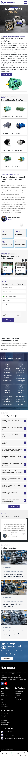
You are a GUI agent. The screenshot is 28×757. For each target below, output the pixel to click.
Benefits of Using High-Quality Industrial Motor (12, 605)
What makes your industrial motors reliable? (12, 435)
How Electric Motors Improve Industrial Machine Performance (13, 575)
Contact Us (3, 704)
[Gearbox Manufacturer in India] (20, 125)
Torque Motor (18, 702)
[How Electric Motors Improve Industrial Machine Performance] (14, 557)
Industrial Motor (19, 700)
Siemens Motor (4, 724)
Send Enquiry (7, 320)
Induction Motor (19, 691)
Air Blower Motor (5, 718)
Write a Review (4, 706)
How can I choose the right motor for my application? (12, 486)
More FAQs (13, 506)
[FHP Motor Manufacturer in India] (7, 125)
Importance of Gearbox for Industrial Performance (11, 635)
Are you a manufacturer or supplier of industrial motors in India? (12, 450)
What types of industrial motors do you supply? (12, 464)
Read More (6, 75)
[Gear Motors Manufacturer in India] (20, 108)
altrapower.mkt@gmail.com (11, 735)
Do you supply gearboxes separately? (9, 493)
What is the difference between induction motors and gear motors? (12, 471)
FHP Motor (17, 696)
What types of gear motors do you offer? (11, 457)
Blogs (2, 702)
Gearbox (17, 698)
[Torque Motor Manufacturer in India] (20, 142)
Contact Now (6, 659)
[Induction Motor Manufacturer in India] (7, 108)
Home (2, 691)
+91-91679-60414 (8, 732)
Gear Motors (18, 693)
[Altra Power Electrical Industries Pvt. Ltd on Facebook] (2, 683)
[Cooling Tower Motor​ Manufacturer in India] (20, 159)
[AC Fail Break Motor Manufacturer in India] (7, 159)
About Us (3, 693)
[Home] (8, 2)
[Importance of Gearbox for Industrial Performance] (14, 617)
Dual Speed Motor (5, 722)
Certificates (4, 696)
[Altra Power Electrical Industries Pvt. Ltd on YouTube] (5, 683)
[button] (23, 260)
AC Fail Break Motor (5, 714)
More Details (7, 116)
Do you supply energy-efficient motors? (11, 421)
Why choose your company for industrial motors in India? (11, 500)
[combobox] (5, 296)
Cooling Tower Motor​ (6, 716)
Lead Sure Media (17, 746)
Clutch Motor (4, 720)
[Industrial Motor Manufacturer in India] (7, 142)
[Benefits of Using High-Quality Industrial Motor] (14, 587)
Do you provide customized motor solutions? (11, 442)
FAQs (2, 700)
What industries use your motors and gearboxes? (12, 428)
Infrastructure (4, 698)
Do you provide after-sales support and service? (12, 478)
